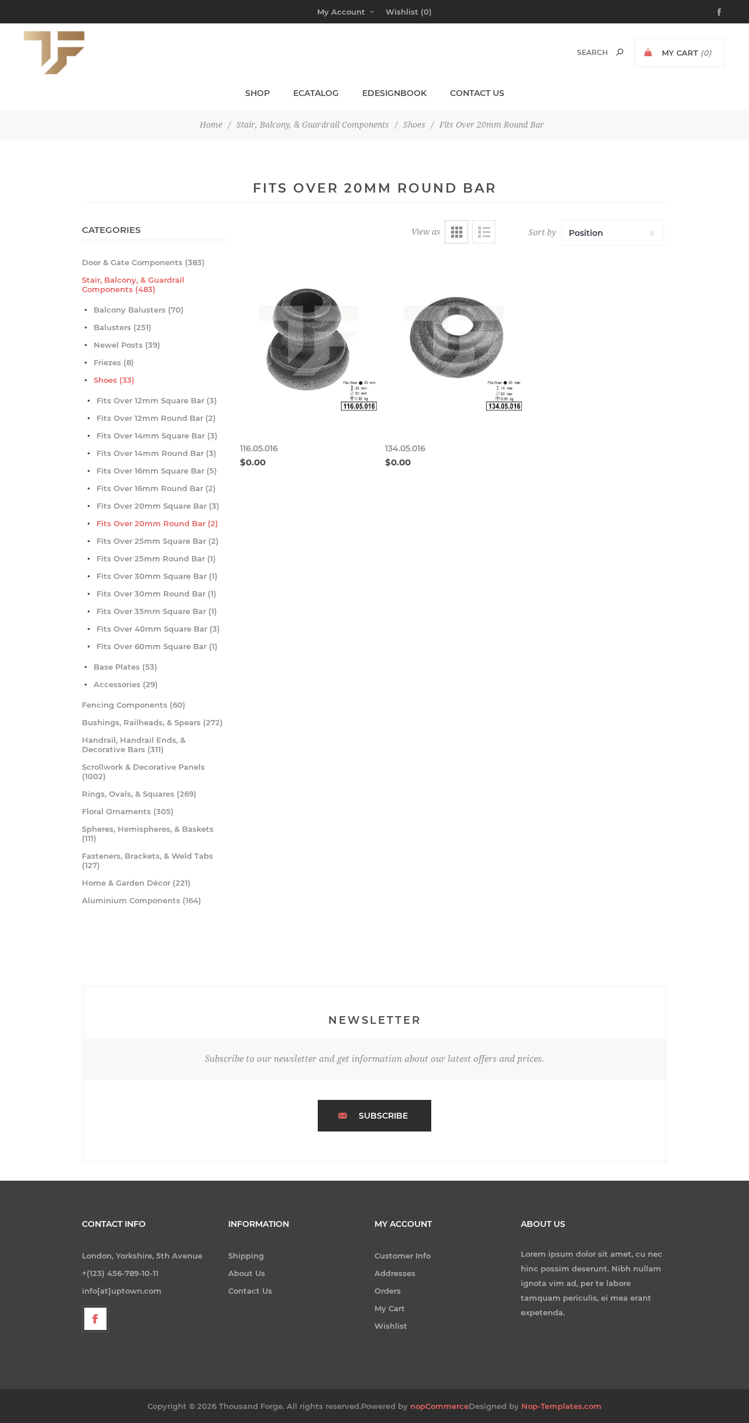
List (484, 232)
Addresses (394, 1273)
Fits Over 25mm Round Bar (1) (156, 558)
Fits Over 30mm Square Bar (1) (157, 576)
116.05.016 (259, 448)
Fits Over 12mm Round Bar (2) (156, 418)
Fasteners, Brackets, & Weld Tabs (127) (147, 860)
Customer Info (402, 1255)
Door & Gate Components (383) (143, 262)
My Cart (389, 1308)
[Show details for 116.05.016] (308, 343)
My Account (341, 11)
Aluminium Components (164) (141, 900)
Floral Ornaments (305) (128, 811)
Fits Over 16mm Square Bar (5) (157, 470)
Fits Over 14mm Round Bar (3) (157, 453)
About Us (246, 1273)
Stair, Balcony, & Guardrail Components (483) (133, 284)
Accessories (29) (126, 684)
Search (619, 52)
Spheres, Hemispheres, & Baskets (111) (148, 833)
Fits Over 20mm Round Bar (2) (157, 523)
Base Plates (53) (125, 666)
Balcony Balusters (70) (139, 309)
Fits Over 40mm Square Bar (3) (158, 628)
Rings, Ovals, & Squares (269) (139, 793)
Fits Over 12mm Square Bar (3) (157, 400)
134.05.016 (405, 448)
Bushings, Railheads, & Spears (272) (152, 722)
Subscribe (383, 1115)
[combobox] (580, 52)
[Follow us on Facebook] (95, 1319)
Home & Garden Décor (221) (136, 882)
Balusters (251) (123, 327)
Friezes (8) (114, 362)
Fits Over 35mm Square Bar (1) (157, 611)
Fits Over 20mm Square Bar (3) (158, 505)
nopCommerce (439, 1406)
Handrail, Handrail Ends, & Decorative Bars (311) (133, 744)
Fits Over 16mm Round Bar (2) (156, 488)
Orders (387, 1290)
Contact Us (250, 1290)
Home (211, 124)
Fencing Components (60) (133, 704)
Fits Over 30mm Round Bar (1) (157, 593)
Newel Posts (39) (127, 344)
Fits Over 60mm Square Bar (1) (157, 646)
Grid (456, 232)
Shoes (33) (114, 380)
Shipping (246, 1255)
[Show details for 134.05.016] (453, 343)
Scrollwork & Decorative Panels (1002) (143, 771)
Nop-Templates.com (561, 1406)
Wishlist (390, 1326)
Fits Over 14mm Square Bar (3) (157, 435)
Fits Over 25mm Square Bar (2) (158, 541)
